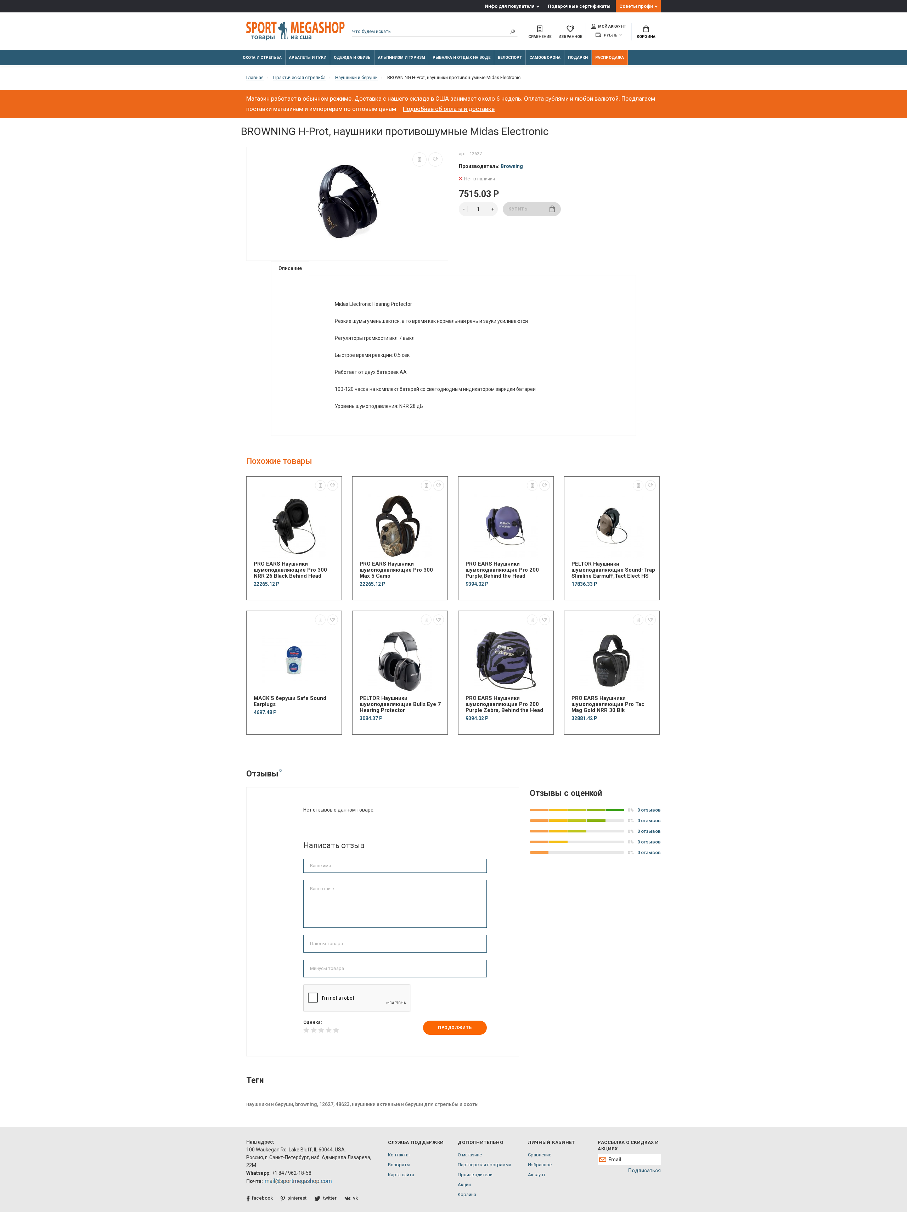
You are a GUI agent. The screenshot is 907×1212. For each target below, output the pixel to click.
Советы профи (636, 6)
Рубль (610, 35)
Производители (475, 1174)
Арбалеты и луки (307, 57)
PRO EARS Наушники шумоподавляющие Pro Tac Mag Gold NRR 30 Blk (607, 704)
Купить (518, 209)
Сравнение (539, 1154)
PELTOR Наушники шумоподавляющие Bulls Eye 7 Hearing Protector (400, 704)
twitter (330, 1198)
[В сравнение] (419, 159)
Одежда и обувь (352, 57)
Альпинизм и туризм (401, 57)
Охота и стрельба (262, 57)
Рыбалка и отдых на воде (461, 57)
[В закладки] (435, 159)
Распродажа (609, 57)
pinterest (296, 1198)
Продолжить (455, 1027)
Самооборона (544, 57)
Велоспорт (510, 57)
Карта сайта (401, 1174)
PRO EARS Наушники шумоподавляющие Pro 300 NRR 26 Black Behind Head (290, 570)
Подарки (578, 57)
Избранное (540, 1164)
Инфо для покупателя (510, 6)
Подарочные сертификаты (579, 6)
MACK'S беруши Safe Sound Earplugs (290, 701)
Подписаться (644, 1170)
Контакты (399, 1154)
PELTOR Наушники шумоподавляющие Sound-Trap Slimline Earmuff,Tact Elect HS (613, 570)
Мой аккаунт (612, 26)
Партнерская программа (484, 1164)
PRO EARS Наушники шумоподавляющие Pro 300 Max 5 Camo (396, 570)
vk (355, 1198)
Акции (464, 1184)
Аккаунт (537, 1174)
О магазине (470, 1154)
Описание (290, 268)
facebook (262, 1198)
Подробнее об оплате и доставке (449, 108)
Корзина (646, 36)
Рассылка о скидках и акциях (628, 1145)
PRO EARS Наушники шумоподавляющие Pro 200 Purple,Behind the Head (502, 570)
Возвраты (399, 1164)
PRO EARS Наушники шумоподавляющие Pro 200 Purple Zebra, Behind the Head (504, 704)
